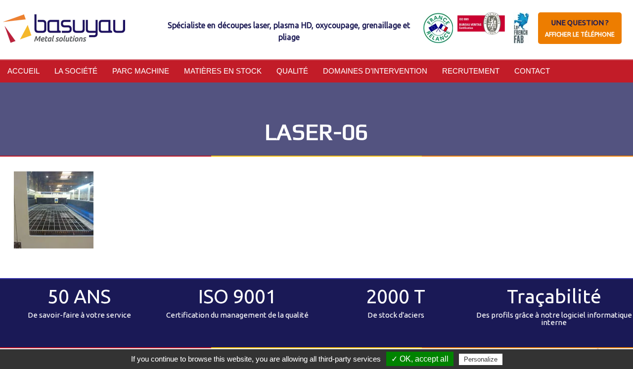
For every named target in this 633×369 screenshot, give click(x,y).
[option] (79, 304)
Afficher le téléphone (580, 34)
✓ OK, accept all (420, 359)
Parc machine (140, 71)
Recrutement (470, 71)
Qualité (292, 71)
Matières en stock (223, 71)
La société (75, 71)
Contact (532, 71)
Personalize (480, 359)
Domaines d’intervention (375, 71)
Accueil (23, 71)
